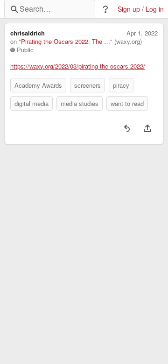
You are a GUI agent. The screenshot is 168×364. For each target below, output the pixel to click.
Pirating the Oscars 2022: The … (65, 41)
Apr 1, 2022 (142, 33)
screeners (87, 85)
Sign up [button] (129, 9)
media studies (79, 103)
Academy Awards (38, 85)
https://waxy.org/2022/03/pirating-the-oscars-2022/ (77, 66)
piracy (121, 85)
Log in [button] (155, 9)
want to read (127, 103)
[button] (105, 9)
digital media (31, 103)
